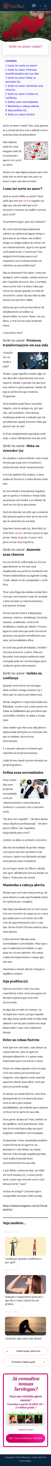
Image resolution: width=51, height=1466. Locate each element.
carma (26, 201)
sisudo (18, 533)
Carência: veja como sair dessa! (23, 1339)
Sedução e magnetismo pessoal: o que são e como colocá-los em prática (24, 1300)
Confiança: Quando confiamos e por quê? (23, 1261)
